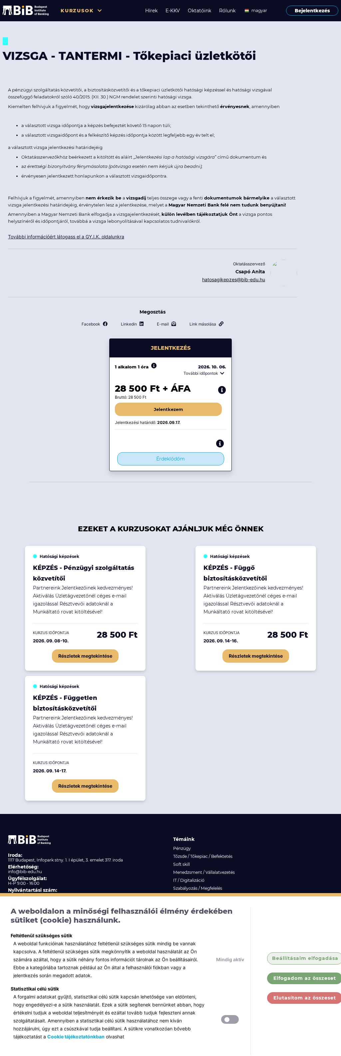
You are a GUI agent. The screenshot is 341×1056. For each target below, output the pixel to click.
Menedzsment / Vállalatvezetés (204, 872)
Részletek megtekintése (85, 656)
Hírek (151, 11)
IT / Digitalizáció (188, 880)
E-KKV (173, 11)
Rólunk (227, 11)
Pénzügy (182, 848)
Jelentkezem (168, 409)
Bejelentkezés (312, 11)
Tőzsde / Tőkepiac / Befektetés (202, 856)
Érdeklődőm (170, 459)
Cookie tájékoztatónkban (76, 1036)
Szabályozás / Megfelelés (197, 888)
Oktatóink (199, 11)
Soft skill (181, 864)
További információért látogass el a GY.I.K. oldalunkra (66, 236)
